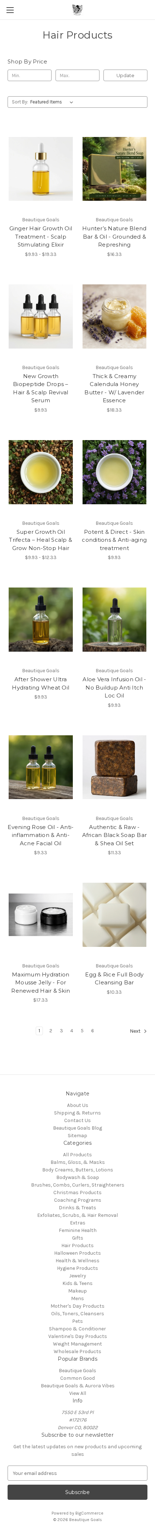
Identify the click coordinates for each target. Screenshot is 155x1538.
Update (125, 75)
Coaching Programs (77, 1200)
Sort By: (20, 102)
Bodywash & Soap (77, 1177)
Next (136, 1031)
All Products (77, 1155)
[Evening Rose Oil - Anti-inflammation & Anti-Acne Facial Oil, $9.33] (41, 767)
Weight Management (77, 1344)
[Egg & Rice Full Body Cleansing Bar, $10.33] (115, 915)
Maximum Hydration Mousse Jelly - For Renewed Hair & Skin (40, 982)
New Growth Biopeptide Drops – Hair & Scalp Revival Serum (40, 388)
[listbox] (53, 102)
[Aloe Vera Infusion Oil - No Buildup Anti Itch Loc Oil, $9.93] (115, 619)
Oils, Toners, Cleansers (77, 1314)
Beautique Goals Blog (77, 1128)
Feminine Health (78, 1230)
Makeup (77, 1291)
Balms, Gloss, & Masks (77, 1162)
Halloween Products (77, 1253)
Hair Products (77, 1245)
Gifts (77, 1238)
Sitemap (77, 1136)
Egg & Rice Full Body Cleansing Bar (114, 978)
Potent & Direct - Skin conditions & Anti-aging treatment (114, 539)
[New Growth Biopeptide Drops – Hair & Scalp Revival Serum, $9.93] (41, 316)
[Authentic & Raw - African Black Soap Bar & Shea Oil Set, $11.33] (115, 767)
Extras (77, 1223)
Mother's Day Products (77, 1306)
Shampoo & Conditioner (77, 1329)
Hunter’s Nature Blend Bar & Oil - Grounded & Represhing (114, 236)
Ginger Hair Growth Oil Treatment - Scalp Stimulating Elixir (40, 236)
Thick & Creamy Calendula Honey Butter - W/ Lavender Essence (114, 388)
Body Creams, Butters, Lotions (77, 1170)
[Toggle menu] (10, 10)
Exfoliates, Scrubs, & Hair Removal (77, 1215)
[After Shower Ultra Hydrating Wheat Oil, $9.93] (41, 619)
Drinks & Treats (77, 1208)
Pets (77, 1321)
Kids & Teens (77, 1283)
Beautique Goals (77, 1371)
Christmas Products (77, 1192)
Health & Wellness (77, 1261)
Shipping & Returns (77, 1113)
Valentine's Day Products (77, 1336)
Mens (77, 1298)
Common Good (77, 1378)
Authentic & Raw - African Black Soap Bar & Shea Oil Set (114, 835)
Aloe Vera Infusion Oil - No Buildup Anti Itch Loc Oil (114, 687)
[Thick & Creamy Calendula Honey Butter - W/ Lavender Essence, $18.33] (115, 316)
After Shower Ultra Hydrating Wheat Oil (40, 683)
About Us (77, 1105)
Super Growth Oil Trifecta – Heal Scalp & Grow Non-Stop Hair (40, 539)
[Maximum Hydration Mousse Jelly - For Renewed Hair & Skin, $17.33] (41, 915)
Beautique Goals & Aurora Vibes (78, 1386)
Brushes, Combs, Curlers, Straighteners (77, 1185)
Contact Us (77, 1120)
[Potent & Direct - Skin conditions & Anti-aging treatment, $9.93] (115, 472)
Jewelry (77, 1276)
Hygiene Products (77, 1268)
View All (77, 1393)
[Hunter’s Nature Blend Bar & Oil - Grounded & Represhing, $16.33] (115, 169)
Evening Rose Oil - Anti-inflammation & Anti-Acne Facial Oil (41, 835)
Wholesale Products (77, 1351)
